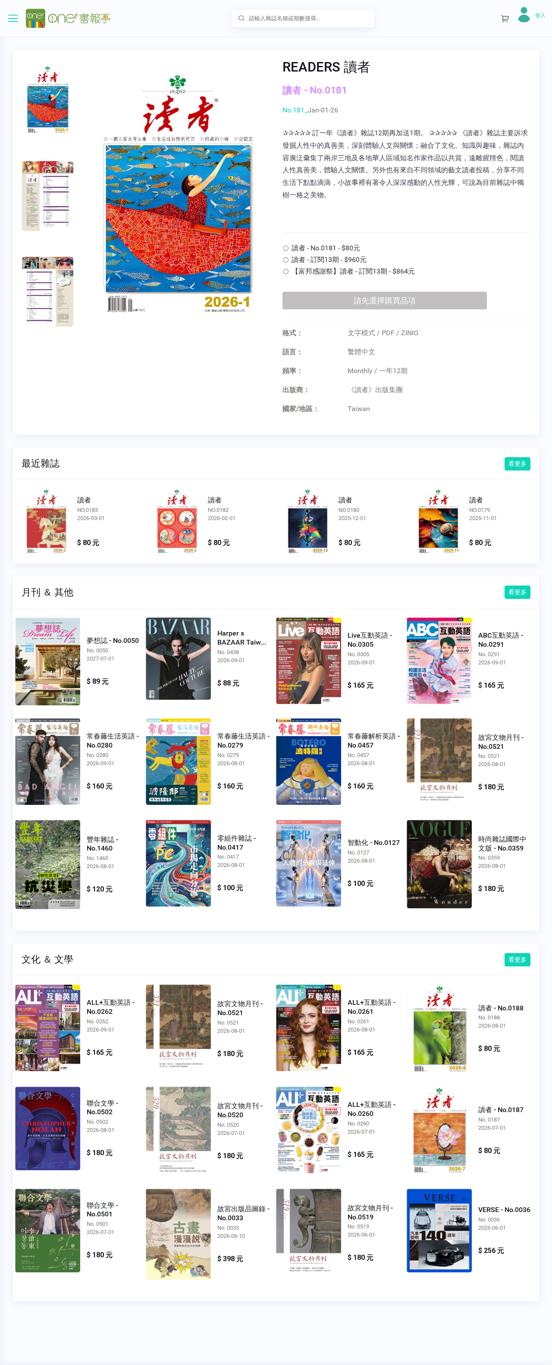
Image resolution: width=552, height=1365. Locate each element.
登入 (540, 15)
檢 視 (47, 658)
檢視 (46, 521)
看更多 (517, 463)
